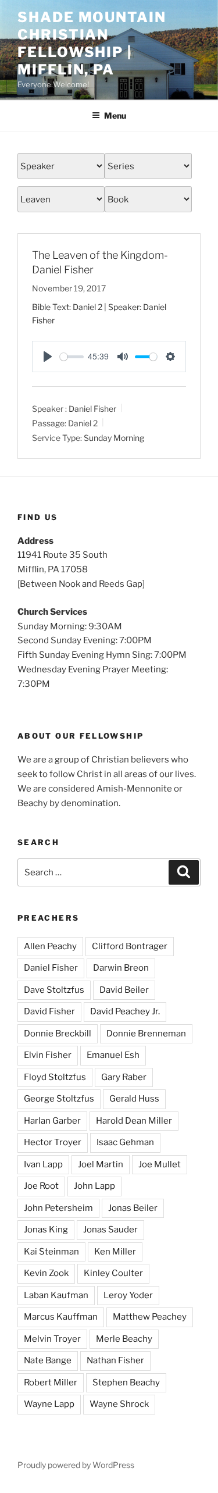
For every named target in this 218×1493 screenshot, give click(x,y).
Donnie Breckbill (57, 1033)
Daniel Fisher (92, 409)
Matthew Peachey (150, 1317)
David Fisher (49, 1011)
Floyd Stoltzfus (55, 1077)
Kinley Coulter (113, 1273)
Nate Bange (48, 1360)
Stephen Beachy (126, 1382)
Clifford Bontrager (129, 946)
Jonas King (46, 1229)
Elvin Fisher (48, 1055)
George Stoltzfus (59, 1098)
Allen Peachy (50, 946)
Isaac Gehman (125, 1142)
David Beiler (124, 990)
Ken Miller (115, 1251)
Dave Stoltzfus (54, 990)
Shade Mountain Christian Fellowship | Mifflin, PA (91, 43)
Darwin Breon (121, 968)
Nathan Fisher (115, 1360)
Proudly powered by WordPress (75, 1465)
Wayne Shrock (119, 1404)
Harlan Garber (52, 1121)
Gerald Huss (134, 1098)
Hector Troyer (52, 1142)
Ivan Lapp (43, 1164)
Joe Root (41, 1186)
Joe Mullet (159, 1164)
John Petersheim (58, 1208)
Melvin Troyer (52, 1339)
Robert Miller (50, 1382)
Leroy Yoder (128, 1295)
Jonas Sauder (110, 1229)
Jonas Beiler (133, 1208)
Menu (115, 115)
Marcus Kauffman (61, 1317)
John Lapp (94, 1186)
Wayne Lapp (49, 1404)
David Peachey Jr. (125, 1011)
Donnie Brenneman (146, 1033)
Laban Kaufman (56, 1295)
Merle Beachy (124, 1339)
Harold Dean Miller (134, 1121)
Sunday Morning (114, 438)
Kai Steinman (51, 1251)
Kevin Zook (46, 1273)
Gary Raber (123, 1077)
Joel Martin (100, 1164)
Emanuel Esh (113, 1055)
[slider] (72, 356)
